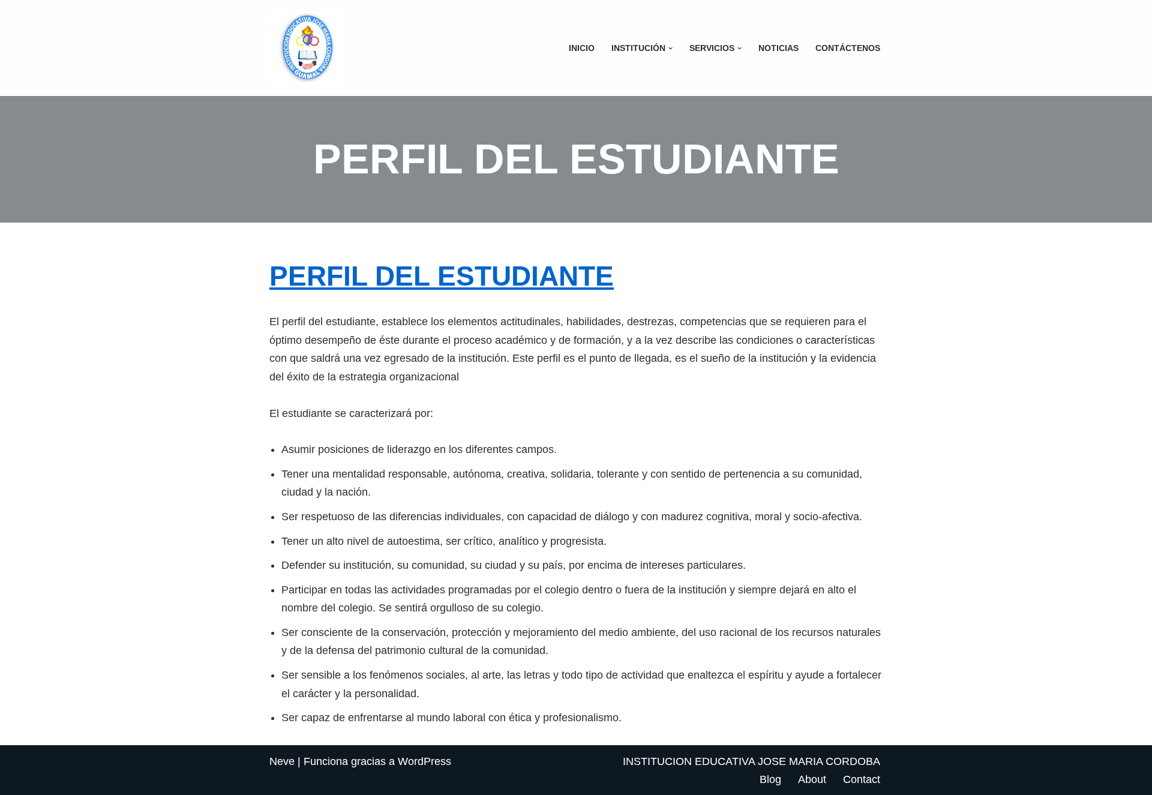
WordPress (424, 761)
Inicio (582, 48)
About (812, 779)
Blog (770, 779)
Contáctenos (847, 48)
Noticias (778, 48)
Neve (282, 761)
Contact (861, 779)
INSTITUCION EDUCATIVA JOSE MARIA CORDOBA (751, 761)
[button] (670, 48)
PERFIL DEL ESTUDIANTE (441, 276)
